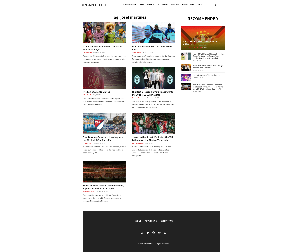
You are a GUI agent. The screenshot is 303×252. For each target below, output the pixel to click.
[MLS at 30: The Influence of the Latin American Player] (104, 32)
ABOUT (138, 221)
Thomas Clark (87, 143)
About (200, 4)
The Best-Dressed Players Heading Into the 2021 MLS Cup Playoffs (153, 93)
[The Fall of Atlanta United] (104, 78)
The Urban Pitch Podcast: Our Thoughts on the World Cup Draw (208, 66)
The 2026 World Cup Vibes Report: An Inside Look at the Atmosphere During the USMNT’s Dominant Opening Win (208, 86)
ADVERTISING (151, 221)
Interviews (163, 4)
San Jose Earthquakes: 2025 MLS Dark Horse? (152, 48)
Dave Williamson (138, 143)
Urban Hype (87, 42)
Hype (142, 4)
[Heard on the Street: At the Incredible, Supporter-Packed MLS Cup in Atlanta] (104, 171)
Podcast (175, 4)
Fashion (150, 4)
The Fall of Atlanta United (96, 91)
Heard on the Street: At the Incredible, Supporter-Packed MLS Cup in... (103, 187)
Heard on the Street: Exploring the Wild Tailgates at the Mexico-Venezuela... (153, 139)
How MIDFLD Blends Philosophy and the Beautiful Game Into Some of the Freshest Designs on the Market (209, 56)
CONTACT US (167, 221)
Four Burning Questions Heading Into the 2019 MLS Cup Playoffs (103, 139)
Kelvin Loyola (87, 52)
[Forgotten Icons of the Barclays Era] (186, 77)
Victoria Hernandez (139, 98)
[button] (215, 5)
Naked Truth (188, 4)
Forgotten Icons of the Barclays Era (206, 75)
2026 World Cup (129, 4)
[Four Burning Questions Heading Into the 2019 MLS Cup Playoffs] (104, 123)
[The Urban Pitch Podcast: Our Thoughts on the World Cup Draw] (186, 67)
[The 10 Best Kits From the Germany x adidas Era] (203, 38)
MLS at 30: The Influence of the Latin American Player (102, 48)
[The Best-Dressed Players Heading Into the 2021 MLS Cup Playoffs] (153, 78)
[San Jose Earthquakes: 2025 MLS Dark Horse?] (153, 32)
